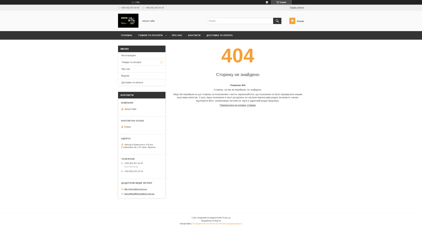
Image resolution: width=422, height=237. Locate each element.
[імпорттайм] (128, 27)
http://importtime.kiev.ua (135, 189)
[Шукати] (277, 21)
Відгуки (125, 75)
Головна (126, 35)
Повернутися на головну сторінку (238, 105)
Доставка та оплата (219, 35)
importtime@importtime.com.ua (139, 194)
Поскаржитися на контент (204, 224)
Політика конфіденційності (229, 224)
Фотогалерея (128, 55)
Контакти (194, 35)
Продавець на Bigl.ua (211, 221)
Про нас (177, 35)
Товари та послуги (150, 35)
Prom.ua (226, 218)
